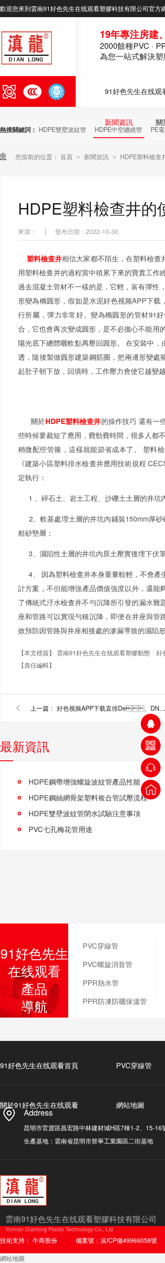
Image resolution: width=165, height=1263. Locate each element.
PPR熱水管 (101, 983)
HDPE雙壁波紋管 (62, 129)
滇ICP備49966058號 (128, 1240)
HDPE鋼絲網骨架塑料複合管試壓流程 (88, 797)
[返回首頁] (151, 789)
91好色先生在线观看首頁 (39, 1065)
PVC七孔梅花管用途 (60, 829)
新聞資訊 (119, 122)
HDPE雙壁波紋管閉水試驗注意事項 (84, 813)
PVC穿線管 (100, 946)
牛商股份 (45, 1240)
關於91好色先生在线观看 (39, 1105)
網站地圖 (130, 1105)
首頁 (67, 156)
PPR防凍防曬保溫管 (115, 1001)
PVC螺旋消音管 (107, 964)
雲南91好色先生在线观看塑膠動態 (104, 652)
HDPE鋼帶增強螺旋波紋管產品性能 (84, 782)
